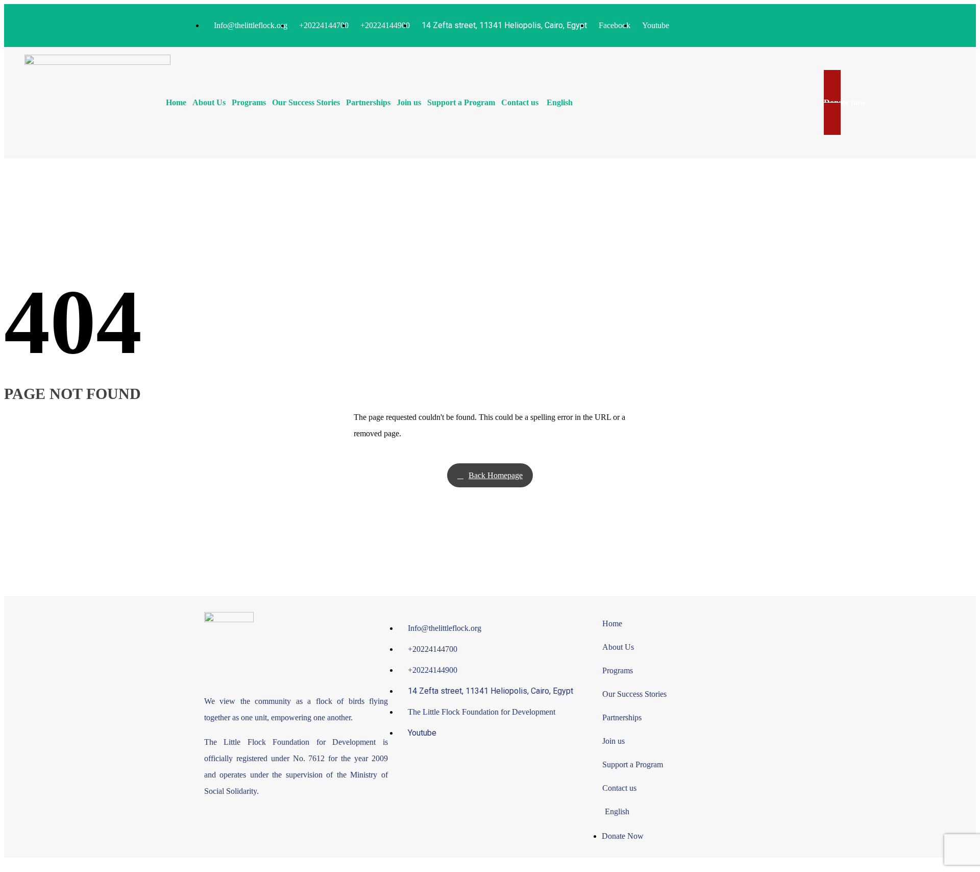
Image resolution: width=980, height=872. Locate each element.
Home (176, 102)
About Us (209, 102)
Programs (249, 102)
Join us (409, 102)
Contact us (519, 102)
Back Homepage (496, 475)
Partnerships (368, 102)
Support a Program (461, 102)
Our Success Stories (306, 102)
